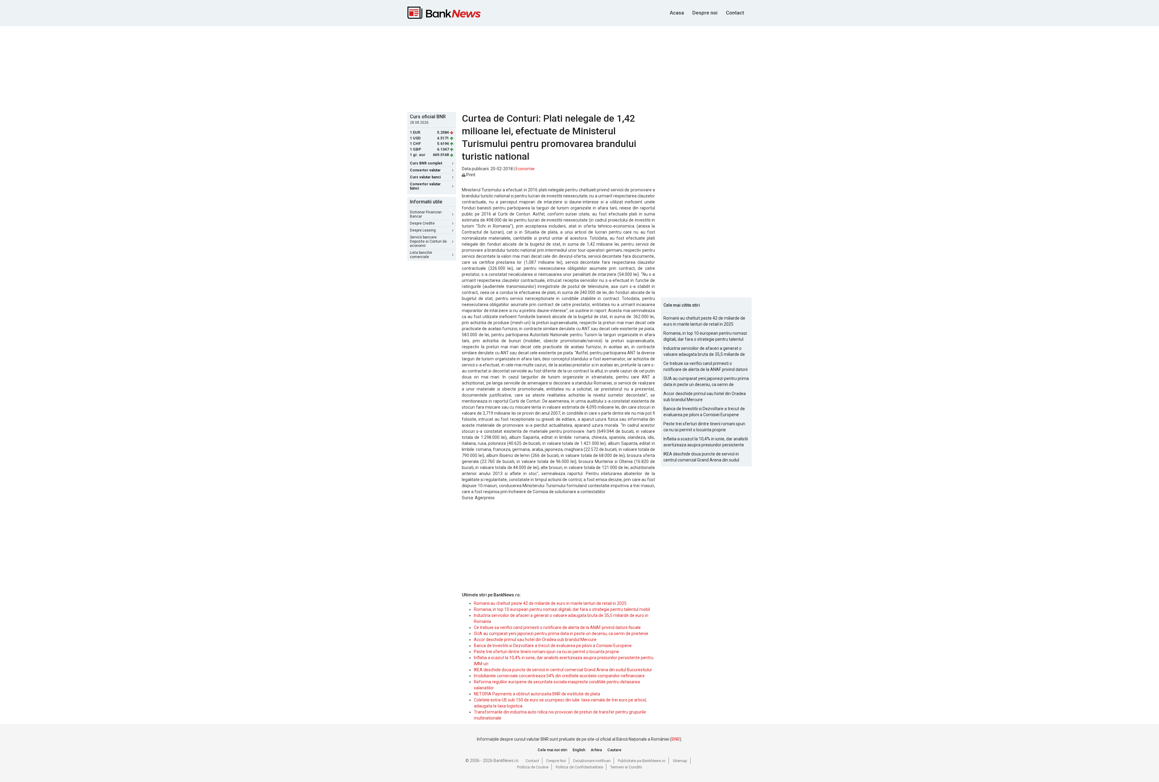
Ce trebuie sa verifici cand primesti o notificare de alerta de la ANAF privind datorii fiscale (557, 627)
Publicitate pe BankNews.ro (642, 760)
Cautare (614, 750)
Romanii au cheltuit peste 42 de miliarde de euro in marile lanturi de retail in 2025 (550, 603)
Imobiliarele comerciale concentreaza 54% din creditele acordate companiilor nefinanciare (559, 675)
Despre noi (704, 13)
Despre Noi (556, 760)
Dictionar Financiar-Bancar (426, 214)
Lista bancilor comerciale (421, 255)
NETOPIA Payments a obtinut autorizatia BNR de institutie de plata (537, 693)
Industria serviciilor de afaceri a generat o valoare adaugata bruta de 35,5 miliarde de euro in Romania (704, 351)
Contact (735, 13)
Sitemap (680, 760)
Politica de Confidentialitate (579, 767)
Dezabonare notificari (592, 760)
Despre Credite (422, 223)
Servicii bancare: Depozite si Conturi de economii (428, 241)
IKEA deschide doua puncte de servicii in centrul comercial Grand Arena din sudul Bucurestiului (563, 669)
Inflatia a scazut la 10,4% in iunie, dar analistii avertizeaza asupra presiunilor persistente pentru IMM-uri (705, 442)
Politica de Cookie (532, 767)
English (579, 750)
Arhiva (596, 750)
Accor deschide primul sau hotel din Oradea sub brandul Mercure (535, 639)
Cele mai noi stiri (552, 750)
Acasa (677, 13)
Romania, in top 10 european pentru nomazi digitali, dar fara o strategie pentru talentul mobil (562, 609)
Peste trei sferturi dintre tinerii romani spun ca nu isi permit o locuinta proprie (546, 651)
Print (470, 174)
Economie (525, 168)
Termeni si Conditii (626, 767)
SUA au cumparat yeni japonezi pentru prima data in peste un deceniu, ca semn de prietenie (561, 633)
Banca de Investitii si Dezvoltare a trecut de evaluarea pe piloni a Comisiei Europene (553, 645)
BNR (676, 739)
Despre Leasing (423, 230)
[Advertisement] (579, 68)
